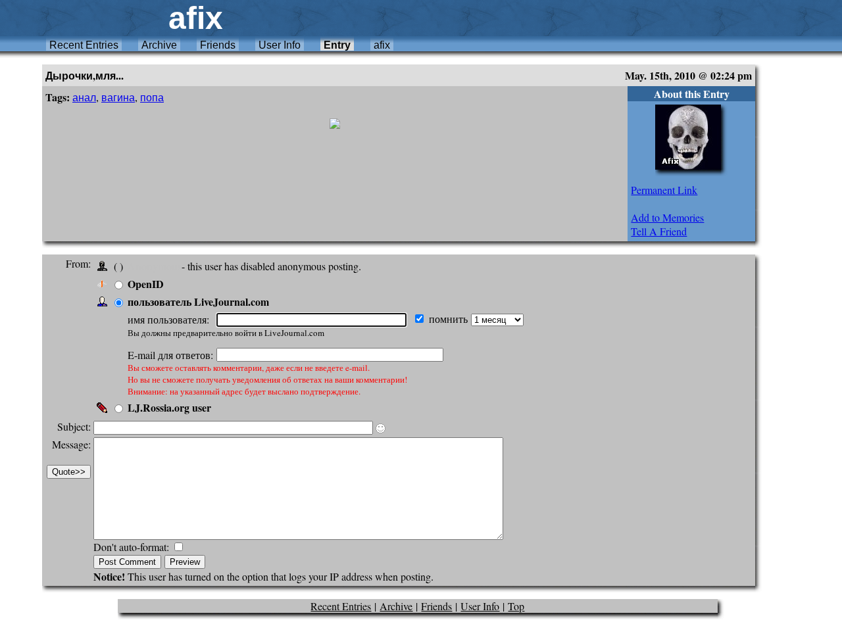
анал (84, 97)
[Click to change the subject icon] (380, 428)
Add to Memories (667, 217)
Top (516, 606)
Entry (337, 45)
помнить (450, 318)
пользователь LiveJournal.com (198, 301)
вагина (118, 97)
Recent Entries (83, 45)
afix (382, 45)
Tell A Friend (659, 231)
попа (152, 97)
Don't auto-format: (132, 547)
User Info (280, 45)
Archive (159, 45)
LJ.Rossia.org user (169, 407)
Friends (217, 45)
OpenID (146, 283)
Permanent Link (664, 190)
